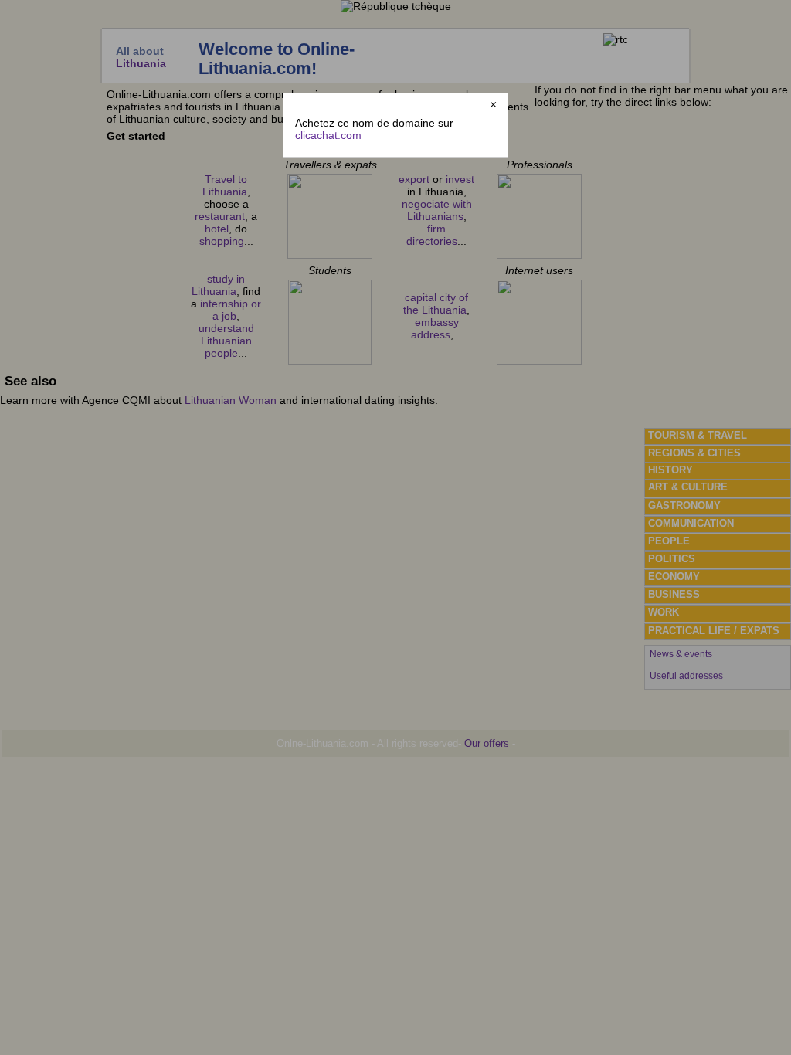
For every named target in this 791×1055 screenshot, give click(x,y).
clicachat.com (328, 135)
